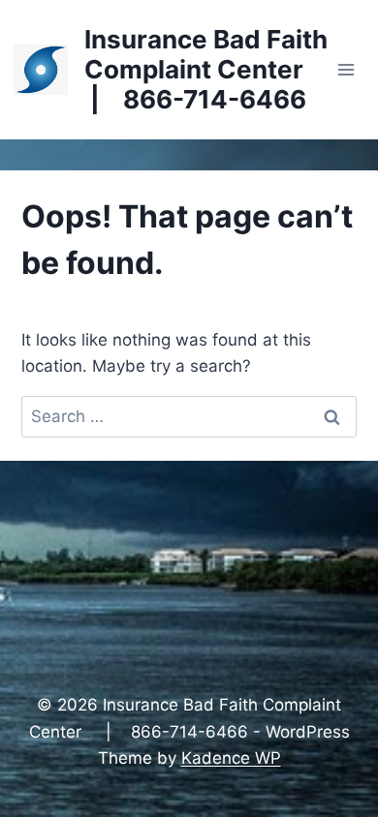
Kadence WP (231, 758)
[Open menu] (346, 69)
